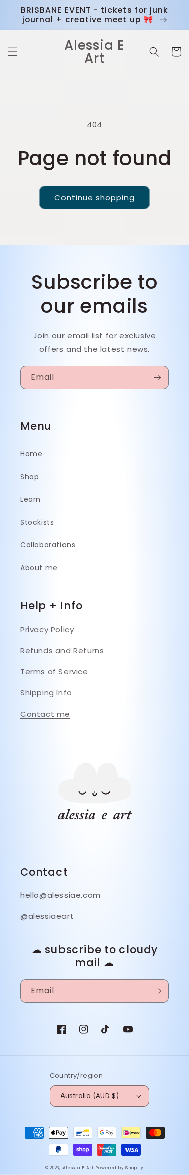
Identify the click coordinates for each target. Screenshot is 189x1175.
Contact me (45, 714)
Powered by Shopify (119, 1168)
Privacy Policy (47, 629)
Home (31, 454)
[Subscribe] (157, 377)
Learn (30, 499)
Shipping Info (46, 692)
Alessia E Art (78, 1168)
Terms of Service (54, 671)
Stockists (37, 522)
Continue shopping (94, 197)
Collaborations (47, 545)
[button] (13, 52)
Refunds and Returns (62, 650)
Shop (29, 477)
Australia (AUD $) (89, 1096)
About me (39, 568)
